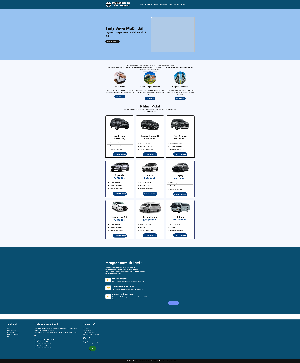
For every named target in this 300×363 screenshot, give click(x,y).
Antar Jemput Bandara (13, 332)
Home (8, 328)
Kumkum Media (163, 360)
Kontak (8, 336)
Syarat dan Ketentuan (13, 334)
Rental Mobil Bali (11, 330)
